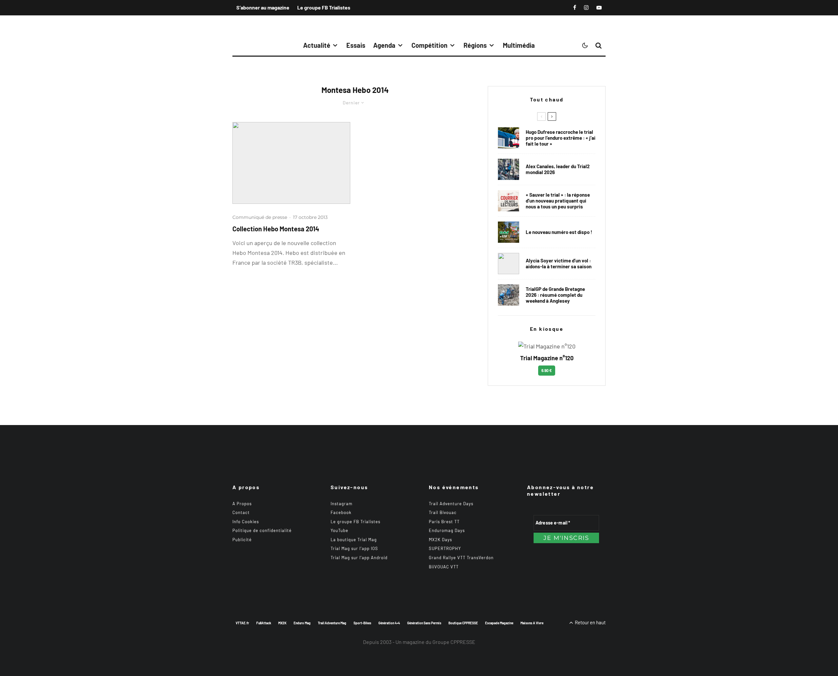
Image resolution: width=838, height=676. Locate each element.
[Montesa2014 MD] (291, 163)
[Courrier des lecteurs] (508, 200)
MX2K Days (440, 539)
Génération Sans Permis (424, 623)
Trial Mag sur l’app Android (359, 557)
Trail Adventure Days (451, 503)
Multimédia (519, 45)
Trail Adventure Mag (332, 623)
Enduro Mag (302, 623)
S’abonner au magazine (262, 7)
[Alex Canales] (508, 169)
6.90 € (546, 370)
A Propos (242, 503)
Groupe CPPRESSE (453, 642)
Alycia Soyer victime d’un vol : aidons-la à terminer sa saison (559, 263)
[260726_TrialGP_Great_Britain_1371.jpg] (508, 263)
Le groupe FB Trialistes (323, 7)
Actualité (316, 45)
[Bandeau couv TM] (508, 232)
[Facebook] (574, 7)
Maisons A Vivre (531, 623)
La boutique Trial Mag (354, 539)
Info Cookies (245, 521)
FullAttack (263, 623)
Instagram (342, 503)
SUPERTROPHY (445, 548)
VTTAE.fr (242, 623)
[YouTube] (599, 7)
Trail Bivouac (443, 512)
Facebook (341, 512)
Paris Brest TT (444, 521)
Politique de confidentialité (262, 530)
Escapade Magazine (499, 623)
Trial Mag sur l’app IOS (354, 548)
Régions (475, 45)
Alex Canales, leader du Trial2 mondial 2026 (558, 169)
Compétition (429, 45)
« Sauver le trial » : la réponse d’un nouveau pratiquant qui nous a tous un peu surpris (558, 200)
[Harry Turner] (508, 295)
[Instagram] (586, 7)
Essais (355, 45)
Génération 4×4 (389, 623)
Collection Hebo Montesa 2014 (275, 229)
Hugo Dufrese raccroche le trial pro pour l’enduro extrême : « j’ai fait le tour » (560, 138)
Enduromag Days (447, 530)
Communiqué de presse (259, 217)
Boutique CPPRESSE (463, 623)
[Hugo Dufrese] (508, 138)
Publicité (242, 539)
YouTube (339, 530)
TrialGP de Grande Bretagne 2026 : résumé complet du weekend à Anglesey (555, 295)
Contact (241, 512)
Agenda (384, 45)
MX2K (282, 623)
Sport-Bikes (362, 623)
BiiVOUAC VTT (444, 566)
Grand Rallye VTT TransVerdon (461, 557)
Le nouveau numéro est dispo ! (559, 232)
